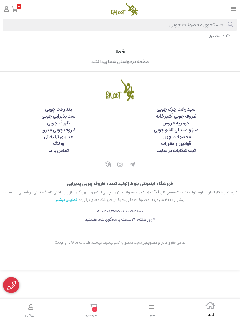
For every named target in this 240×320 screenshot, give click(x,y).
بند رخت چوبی (58, 109)
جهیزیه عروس (176, 123)
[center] (230, 25)
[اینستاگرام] (120, 165)
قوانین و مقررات (176, 144)
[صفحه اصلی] (228, 36)
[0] (14, 9)
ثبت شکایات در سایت (176, 150)
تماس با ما (58, 150)
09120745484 (132, 211)
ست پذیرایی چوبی (58, 116)
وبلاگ (58, 144)
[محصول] (120, 90)
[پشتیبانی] (107, 165)
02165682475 (108, 211)
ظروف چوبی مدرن (58, 130)
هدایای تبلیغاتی (58, 137)
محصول (214, 36)
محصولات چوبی (176, 137)
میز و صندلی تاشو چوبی (176, 130)
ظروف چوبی (58, 123)
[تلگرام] (132, 165)
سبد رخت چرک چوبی (176, 109)
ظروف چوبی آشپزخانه (176, 116)
